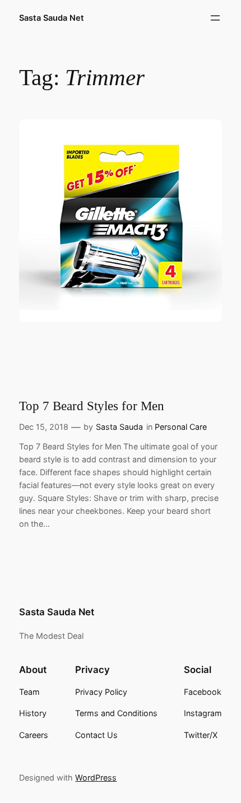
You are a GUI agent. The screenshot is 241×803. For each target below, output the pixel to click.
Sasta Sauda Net (51, 18)
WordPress (96, 777)
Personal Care (181, 426)
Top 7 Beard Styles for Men (91, 405)
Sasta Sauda (119, 426)
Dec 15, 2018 (43, 426)
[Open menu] (215, 18)
